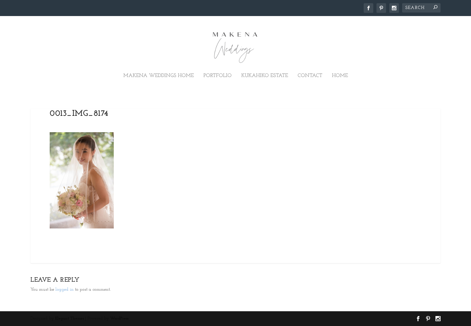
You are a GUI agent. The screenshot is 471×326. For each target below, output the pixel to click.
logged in (64, 289)
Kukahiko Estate (264, 75)
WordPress (119, 318)
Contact (310, 75)
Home (340, 75)
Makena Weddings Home (158, 75)
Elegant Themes (69, 318)
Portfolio (217, 75)
